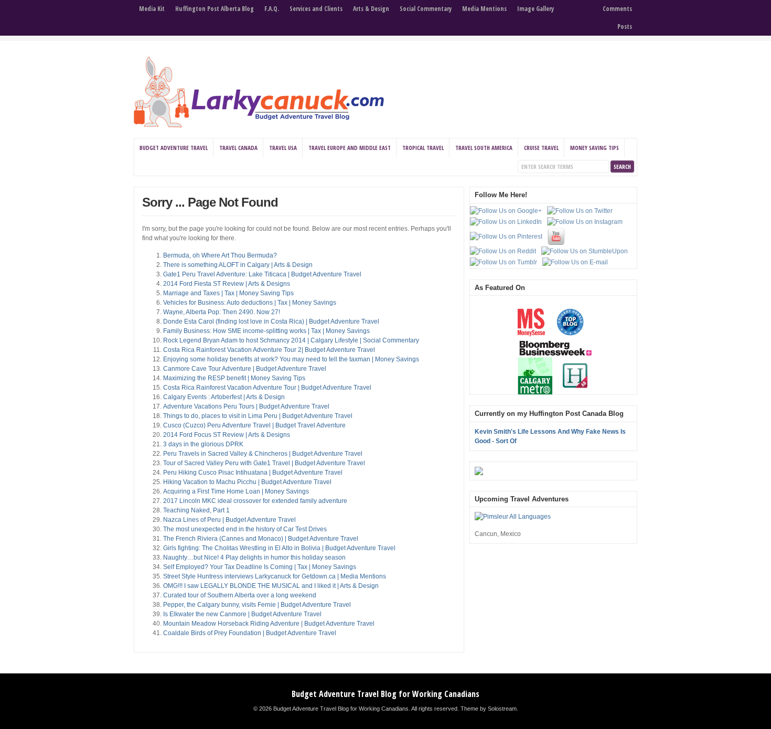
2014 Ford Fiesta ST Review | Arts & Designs (226, 283)
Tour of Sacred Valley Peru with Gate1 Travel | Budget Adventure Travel (264, 463)
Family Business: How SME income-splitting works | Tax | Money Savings (266, 331)
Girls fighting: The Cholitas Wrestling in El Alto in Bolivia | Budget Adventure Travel (279, 548)
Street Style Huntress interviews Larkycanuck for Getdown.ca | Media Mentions (274, 576)
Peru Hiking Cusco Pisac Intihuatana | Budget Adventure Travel (252, 472)
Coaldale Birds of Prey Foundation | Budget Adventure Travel (249, 633)
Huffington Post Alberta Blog (214, 8)
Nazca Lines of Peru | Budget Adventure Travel (229, 519)
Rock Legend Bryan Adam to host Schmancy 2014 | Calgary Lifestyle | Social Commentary (291, 340)
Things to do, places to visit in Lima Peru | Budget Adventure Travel (257, 416)
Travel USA (283, 148)
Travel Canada (238, 148)
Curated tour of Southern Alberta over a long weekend (239, 595)
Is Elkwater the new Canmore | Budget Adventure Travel (242, 614)
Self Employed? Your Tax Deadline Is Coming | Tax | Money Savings (259, 567)
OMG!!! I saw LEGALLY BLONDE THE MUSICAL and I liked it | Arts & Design (271, 585)
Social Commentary (426, 8)
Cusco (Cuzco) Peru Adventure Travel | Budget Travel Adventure (254, 425)
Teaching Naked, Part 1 (196, 510)
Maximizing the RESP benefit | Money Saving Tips (234, 378)
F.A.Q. (271, 8)
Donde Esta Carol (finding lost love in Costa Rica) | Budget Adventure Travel (271, 321)
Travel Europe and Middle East (349, 148)
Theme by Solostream (489, 708)
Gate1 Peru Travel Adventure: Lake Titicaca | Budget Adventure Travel (262, 274)
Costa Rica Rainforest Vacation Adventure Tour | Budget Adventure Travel (267, 387)
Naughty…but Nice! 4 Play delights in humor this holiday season (254, 557)
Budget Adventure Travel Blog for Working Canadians (385, 694)
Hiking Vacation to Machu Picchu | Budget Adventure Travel (247, 482)
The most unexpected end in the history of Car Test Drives (245, 529)
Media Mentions (484, 8)
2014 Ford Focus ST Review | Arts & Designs (226, 434)
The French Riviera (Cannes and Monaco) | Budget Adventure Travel (260, 538)
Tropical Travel (423, 148)
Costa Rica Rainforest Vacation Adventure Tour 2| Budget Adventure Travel (269, 349)
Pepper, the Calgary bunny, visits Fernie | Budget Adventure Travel (257, 604)
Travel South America (483, 148)
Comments (617, 8)
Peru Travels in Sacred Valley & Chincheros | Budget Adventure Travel (262, 453)
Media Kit (152, 8)
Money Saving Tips (594, 148)
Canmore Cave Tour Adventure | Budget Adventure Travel (244, 368)
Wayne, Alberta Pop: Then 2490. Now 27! (221, 312)
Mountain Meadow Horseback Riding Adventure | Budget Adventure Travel (268, 623)
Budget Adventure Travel (174, 148)
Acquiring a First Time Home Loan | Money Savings (236, 491)
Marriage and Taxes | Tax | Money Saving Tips (228, 293)
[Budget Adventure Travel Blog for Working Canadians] (259, 125)
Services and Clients (316, 8)
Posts (624, 26)
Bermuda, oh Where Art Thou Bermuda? (220, 255)
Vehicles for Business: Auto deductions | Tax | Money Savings (249, 302)
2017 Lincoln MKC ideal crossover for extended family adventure (255, 501)
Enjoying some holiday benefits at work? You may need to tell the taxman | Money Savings (291, 359)
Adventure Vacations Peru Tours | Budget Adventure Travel (246, 406)
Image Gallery (535, 8)
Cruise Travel (541, 148)
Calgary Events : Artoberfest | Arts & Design (224, 397)
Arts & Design (371, 8)
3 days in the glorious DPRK (203, 444)
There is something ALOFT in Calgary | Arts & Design (238, 265)
